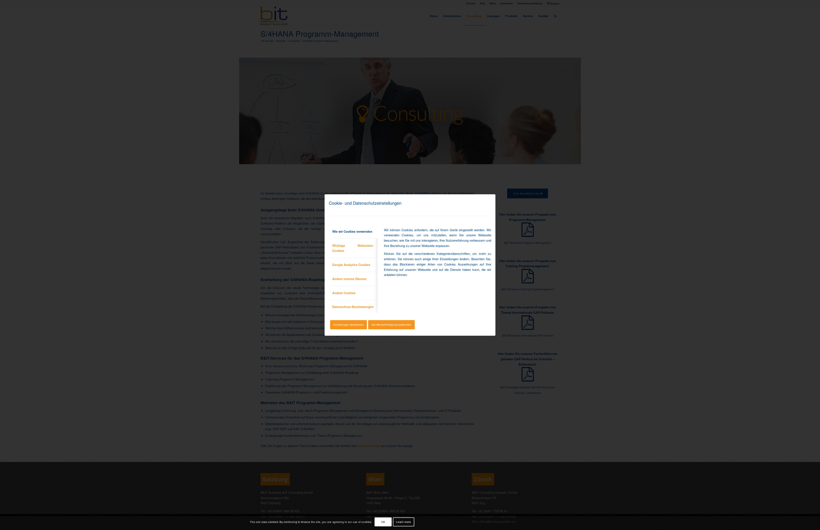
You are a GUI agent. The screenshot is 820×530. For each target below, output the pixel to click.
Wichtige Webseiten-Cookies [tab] (353, 248)
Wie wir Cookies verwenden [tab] (352, 231)
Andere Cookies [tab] (344, 293)
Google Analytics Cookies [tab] (351, 265)
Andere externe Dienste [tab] (349, 279)
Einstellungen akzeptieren (348, 324)
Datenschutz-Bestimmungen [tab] (353, 307)
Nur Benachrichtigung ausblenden (391, 324)
